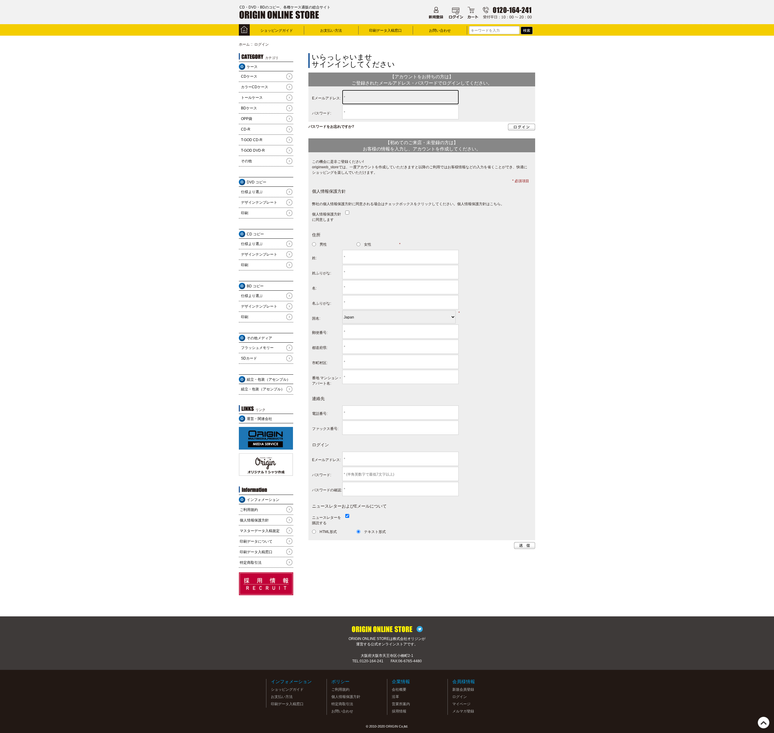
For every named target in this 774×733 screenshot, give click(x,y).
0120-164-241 (371, 661)
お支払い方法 (331, 30)
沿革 (395, 697)
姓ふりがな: (321, 273)
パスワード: (321, 113)
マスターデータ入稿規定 (260, 531)
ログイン (459, 697)
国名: (316, 318)
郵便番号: (319, 333)
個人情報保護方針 (254, 520)
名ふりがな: (321, 303)
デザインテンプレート (259, 202)
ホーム (244, 44)
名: (314, 288)
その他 (246, 161)
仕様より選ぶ (252, 192)
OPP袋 (246, 119)
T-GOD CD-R (251, 140)
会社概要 (399, 689)
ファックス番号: (325, 429)
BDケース (249, 108)
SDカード (249, 358)
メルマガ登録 (463, 711)
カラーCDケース (254, 87)
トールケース (252, 97)
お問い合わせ (440, 30)
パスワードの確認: (327, 490)
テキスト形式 (375, 532)
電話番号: (319, 414)
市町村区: (319, 363)
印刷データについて (256, 541)
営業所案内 (401, 704)
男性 (323, 244)
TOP (763, 722)
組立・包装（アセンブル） (263, 389)
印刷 (244, 213)
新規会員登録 (463, 689)
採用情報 (399, 711)
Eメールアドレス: (326, 98)
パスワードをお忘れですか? (331, 126)
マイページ (461, 704)
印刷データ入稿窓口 (385, 30)
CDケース (249, 76)
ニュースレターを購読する (326, 520)
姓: (314, 258)
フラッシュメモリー (257, 348)
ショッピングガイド (276, 30)
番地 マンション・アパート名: (327, 381)
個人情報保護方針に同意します (326, 217)
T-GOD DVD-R (253, 150)
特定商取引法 (251, 562)
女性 (367, 244)
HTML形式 (328, 532)
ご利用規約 (249, 510)
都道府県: (319, 348)
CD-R (245, 129)
